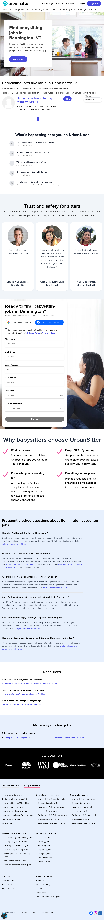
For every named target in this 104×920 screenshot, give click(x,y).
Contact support (9, 880)
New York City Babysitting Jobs (51, 799)
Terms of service (28, 913)
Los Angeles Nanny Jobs (82, 807)
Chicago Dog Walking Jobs (15, 841)
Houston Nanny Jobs (81, 811)
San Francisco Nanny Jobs (83, 823)
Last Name (10, 352)
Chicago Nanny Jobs (81, 803)
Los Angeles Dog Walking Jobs (17, 845)
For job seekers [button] (32, 785)
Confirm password (13, 403)
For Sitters (60, 3)
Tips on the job (8, 823)
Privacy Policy (33, 333)
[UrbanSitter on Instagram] (95, 913)
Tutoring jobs (43, 841)
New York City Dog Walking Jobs (18, 837)
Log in (82, 3)
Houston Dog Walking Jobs (16, 849)
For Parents (71, 3)
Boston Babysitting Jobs (48, 819)
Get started (18, 59)
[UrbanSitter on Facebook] (90, 913)
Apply (67, 99)
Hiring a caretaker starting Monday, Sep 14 (34, 100)
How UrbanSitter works (12, 795)
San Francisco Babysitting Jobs (51, 823)
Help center (7, 884)
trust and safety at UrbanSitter (56, 588)
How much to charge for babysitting (18, 815)
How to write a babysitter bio (14, 811)
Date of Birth (10, 378)
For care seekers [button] (10, 785)
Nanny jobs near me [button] (79, 795)
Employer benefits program (48, 896)
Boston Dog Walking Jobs (15, 861)
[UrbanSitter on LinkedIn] (99, 913)
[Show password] (61, 395)
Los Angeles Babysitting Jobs (51, 807)
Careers (39, 888)
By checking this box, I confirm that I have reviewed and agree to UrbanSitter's (33, 331)
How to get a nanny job (12, 807)
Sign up (94, 3)
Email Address (11, 365)
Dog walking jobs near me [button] (14, 833)
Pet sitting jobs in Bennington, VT (69, 737)
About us (40, 880)
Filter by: (88, 96)
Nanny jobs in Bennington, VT (18, 737)
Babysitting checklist (11, 819)
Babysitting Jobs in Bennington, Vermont (78, 9)
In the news (41, 892)
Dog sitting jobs (44, 849)
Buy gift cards (8, 888)
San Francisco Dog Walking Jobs (18, 865)
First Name (10, 339)
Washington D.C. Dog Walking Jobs (17, 855)
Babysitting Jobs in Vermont (44, 9)
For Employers (48, 3)
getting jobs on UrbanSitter (14, 544)
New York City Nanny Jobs (83, 799)
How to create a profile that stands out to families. (23, 694)
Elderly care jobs (45, 857)
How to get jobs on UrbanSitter (15, 803)
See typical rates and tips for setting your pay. (22, 704)
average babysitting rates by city (20, 564)
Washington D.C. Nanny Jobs (84, 815)
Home (4, 9)
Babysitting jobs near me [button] (47, 795)
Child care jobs (44, 837)
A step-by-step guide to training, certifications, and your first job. (30, 683)
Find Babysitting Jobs (19, 9)
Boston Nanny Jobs (80, 819)
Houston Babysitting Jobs (49, 811)
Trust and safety (43, 884)
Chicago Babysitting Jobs (49, 803)
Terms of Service (50, 333)
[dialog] (4, 916)
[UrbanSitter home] (17, 3)
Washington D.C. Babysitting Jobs (52, 815)
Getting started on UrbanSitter (15, 799)
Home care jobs (44, 862)
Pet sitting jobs (44, 845)
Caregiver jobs (44, 853)
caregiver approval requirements (28, 628)
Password (9, 390)
